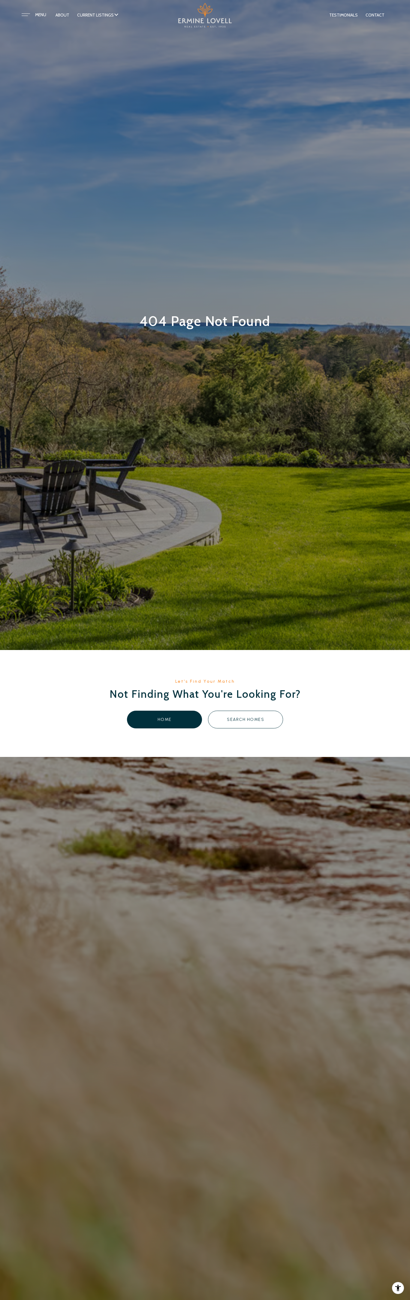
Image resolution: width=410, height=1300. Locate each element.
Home (165, 719)
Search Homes (245, 719)
